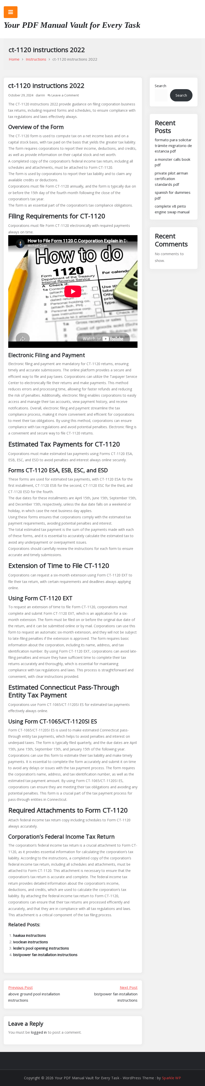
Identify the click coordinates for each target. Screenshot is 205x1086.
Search (160, 85)
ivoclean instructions (30, 941)
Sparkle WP (171, 1077)
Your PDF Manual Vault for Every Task (72, 25)
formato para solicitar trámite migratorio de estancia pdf (173, 145)
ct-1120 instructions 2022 (46, 85)
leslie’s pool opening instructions (41, 948)
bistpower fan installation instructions (45, 954)
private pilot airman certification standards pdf (171, 179)
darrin (40, 95)
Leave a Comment (65, 95)
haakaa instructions (29, 935)
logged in (39, 1032)
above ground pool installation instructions (34, 994)
